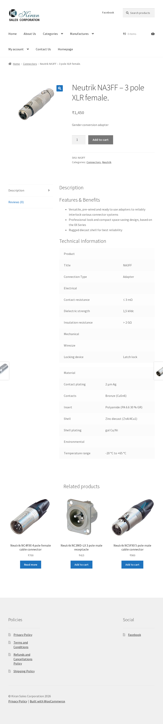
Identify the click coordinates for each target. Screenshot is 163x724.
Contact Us (43, 49)
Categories (50, 34)
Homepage (65, 49)
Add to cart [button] (81, 564)
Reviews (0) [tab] (16, 202)
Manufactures (79, 34)
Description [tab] (16, 190)
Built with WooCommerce (47, 701)
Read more (30, 564)
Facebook (108, 12)
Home (12, 34)
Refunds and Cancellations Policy (23, 659)
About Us (30, 34)
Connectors (30, 64)
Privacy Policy (23, 635)
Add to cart (101, 140)
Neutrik (106, 162)
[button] (59, 88)
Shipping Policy (24, 671)
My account (16, 49)
